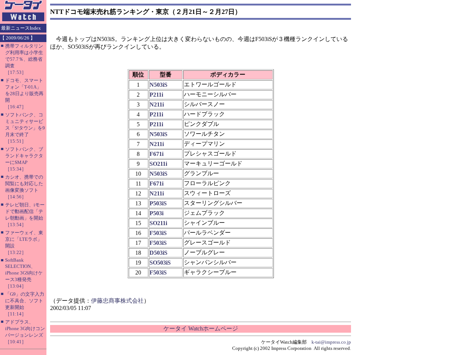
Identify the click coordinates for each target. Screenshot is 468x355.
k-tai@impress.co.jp (331, 342)
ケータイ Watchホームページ (200, 328)
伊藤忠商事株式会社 (117, 301)
